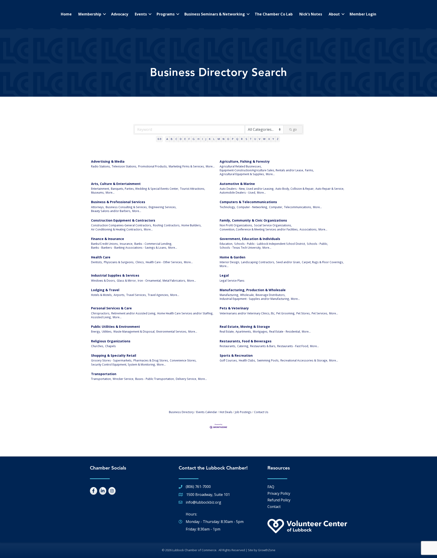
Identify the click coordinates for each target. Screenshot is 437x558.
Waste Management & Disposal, (134, 331)
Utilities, (107, 331)
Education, (226, 243)
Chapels (110, 346)
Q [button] (237, 139)
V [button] (259, 139)
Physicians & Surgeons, (119, 262)
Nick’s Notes (310, 14)
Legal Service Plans (232, 280)
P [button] (233, 139)
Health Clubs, (247, 360)
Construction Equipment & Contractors (123, 220)
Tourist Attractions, (192, 188)
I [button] (202, 139)
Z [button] (277, 139)
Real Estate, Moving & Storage (245, 326)
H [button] (198, 139)
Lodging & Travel (105, 290)
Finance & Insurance (107, 239)
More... (210, 166)
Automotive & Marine (237, 184)
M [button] (219, 139)
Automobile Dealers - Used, (238, 192)
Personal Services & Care (111, 308)
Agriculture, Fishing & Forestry (245, 161)
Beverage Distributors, (270, 295)
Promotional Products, (153, 166)
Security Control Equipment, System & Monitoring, (123, 364)
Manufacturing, (229, 295)
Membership (89, 14)
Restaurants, (228, 346)
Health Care (100, 257)
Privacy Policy (278, 493)
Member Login (363, 14)
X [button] (269, 139)
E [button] (185, 139)
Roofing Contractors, (166, 225)
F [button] (189, 139)
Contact (274, 506)
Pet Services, (320, 313)
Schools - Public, (317, 243)
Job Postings (243, 412)
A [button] (167, 139)
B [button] (172, 139)
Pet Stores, (303, 313)
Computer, (276, 207)
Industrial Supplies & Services (115, 275)
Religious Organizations (110, 341)
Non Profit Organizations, (236, 225)
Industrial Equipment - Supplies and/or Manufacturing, (255, 298)
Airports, (119, 295)
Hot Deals (226, 412)
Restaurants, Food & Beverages (246, 341)
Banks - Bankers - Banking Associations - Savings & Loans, (129, 247)
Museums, (97, 192)
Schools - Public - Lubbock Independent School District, (270, 243)
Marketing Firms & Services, (187, 166)
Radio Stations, (101, 166)
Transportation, (101, 379)
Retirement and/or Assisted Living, (133, 313)
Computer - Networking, (252, 207)
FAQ (270, 486)
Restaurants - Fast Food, (293, 346)
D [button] (181, 139)
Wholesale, (247, 295)
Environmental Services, (171, 331)
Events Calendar (206, 412)
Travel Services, (136, 295)
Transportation (103, 374)
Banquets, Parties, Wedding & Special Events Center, (145, 188)
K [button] (210, 139)
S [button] (246, 139)
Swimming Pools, (268, 360)
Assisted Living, (101, 317)
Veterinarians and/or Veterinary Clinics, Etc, (247, 313)
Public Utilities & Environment (115, 326)
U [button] (255, 139)
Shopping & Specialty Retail (113, 355)
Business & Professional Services (118, 202)
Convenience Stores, (183, 360)
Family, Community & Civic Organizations (253, 220)
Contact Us (261, 412)
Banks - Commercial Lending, (153, 243)
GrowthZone (266, 550)
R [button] (242, 139)
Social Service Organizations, (273, 225)
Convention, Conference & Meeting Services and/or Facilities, (259, 229)
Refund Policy (278, 499)
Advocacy (119, 14)
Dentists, (97, 262)
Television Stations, (124, 166)
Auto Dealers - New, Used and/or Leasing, (247, 188)
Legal (224, 275)
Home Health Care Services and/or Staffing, (185, 313)
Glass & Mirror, (127, 280)
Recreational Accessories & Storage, (304, 360)
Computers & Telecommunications (248, 202)
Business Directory (181, 412)
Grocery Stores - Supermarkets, (111, 360)
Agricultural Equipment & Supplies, (242, 174)
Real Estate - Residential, (285, 331)
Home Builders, (191, 225)
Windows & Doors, (103, 280)
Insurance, (126, 243)
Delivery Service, (186, 379)
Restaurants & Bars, (263, 346)
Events (141, 14)
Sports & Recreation (236, 355)
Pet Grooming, (285, 313)
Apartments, (244, 331)
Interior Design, (230, 262)
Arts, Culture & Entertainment (116, 184)
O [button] (228, 139)
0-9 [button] (159, 139)
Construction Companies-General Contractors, (121, 225)
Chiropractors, (100, 313)
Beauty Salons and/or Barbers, (111, 211)
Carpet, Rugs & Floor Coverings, (323, 262)
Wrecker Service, (123, 379)
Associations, (308, 229)
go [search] (295, 129)
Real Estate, (227, 331)
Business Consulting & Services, (126, 207)
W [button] (264, 139)
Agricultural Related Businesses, (241, 166)
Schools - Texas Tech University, (240, 247)
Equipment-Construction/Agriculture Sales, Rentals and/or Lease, (262, 170)
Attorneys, (97, 207)
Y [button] (273, 139)
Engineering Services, (162, 207)
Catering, (243, 346)
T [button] (251, 139)
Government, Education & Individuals (250, 239)
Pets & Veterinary (234, 308)
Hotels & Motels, (101, 295)
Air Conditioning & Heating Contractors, (117, 229)
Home (66, 14)
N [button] (223, 139)
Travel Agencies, (158, 295)
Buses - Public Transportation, (155, 379)
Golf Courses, (229, 360)
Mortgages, (260, 331)
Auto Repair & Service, (329, 188)
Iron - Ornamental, (149, 280)
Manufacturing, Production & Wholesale (253, 290)
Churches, (97, 346)
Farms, (309, 170)
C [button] (176, 139)
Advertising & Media (107, 161)
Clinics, (140, 262)
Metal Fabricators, (174, 280)
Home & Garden (232, 257)
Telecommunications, (298, 207)
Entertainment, (100, 188)
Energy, (96, 331)
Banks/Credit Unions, (105, 243)
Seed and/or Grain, (288, 262)
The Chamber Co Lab (274, 14)
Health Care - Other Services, (164, 262)
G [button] (194, 139)
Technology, (228, 207)
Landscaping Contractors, (258, 262)
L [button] (214, 139)
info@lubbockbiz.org (203, 502)
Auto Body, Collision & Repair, (294, 188)
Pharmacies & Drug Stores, (151, 360)
